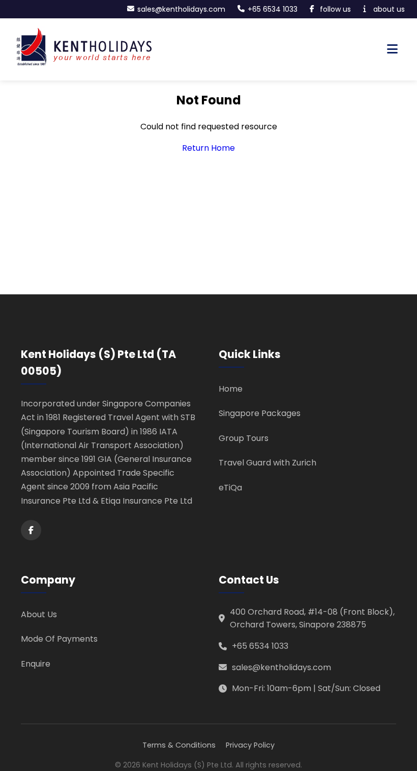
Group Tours (244, 438)
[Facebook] (31, 530)
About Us (39, 614)
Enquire (35, 664)
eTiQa (230, 487)
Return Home (208, 148)
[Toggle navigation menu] (392, 49)
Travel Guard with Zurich (267, 463)
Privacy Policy (250, 745)
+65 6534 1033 (260, 646)
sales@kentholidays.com (281, 667)
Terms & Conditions (179, 745)
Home (231, 389)
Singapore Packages (260, 413)
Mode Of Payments (59, 639)
